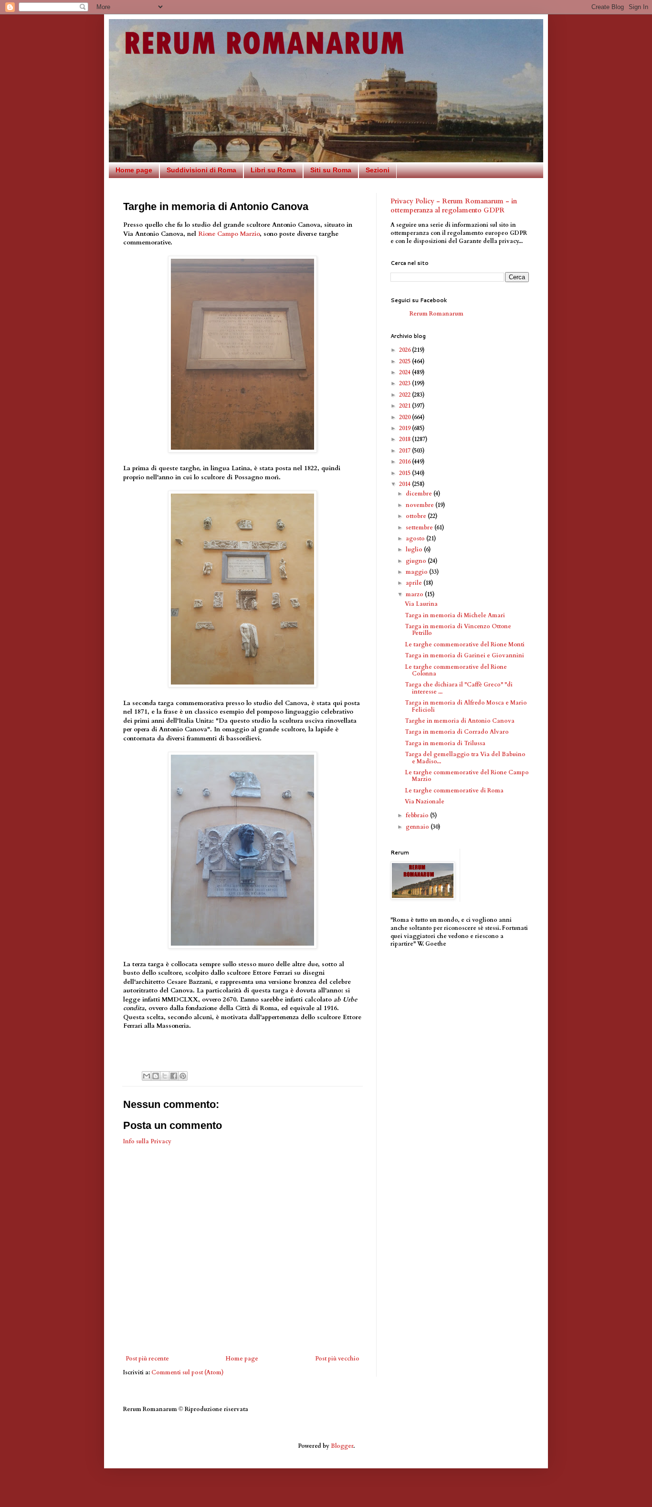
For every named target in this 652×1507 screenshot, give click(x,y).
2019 (405, 428)
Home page (134, 170)
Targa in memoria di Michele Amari (455, 615)
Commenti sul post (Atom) (187, 1372)
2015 (405, 473)
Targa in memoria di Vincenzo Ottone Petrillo (458, 629)
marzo (415, 594)
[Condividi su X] (164, 1076)
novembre (420, 505)
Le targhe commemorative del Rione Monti (465, 644)
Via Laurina (421, 604)
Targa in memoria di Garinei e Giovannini (464, 655)
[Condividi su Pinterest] (183, 1076)
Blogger (342, 1446)
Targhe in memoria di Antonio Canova (460, 721)
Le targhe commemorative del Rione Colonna (456, 670)
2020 (405, 417)
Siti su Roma (330, 170)
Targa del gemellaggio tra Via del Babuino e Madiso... (465, 757)
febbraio (418, 815)
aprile (414, 583)
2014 (405, 484)
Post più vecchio (337, 1358)
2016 (405, 461)
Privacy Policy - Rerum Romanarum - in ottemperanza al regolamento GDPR (453, 206)
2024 (405, 372)
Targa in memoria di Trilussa (445, 743)
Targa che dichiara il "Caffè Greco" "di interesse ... (459, 688)
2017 (405, 450)
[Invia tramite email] (146, 1076)
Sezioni (377, 170)
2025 (405, 361)
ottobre (417, 516)
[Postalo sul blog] (155, 1076)
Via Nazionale (424, 801)
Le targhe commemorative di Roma (454, 790)
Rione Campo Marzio (229, 234)
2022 (405, 395)
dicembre (419, 493)
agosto (416, 538)
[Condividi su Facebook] (174, 1076)
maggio (417, 572)
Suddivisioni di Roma (201, 170)
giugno (417, 561)
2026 (405, 350)
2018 (405, 439)
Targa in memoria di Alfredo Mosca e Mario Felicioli (466, 706)
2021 (405, 406)
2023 (405, 383)
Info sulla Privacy (147, 1141)
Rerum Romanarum (436, 313)
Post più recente (147, 1358)
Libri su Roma (273, 170)
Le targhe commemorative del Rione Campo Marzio (467, 776)
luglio (415, 549)
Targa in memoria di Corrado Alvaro (457, 732)
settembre (420, 527)
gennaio (418, 827)
